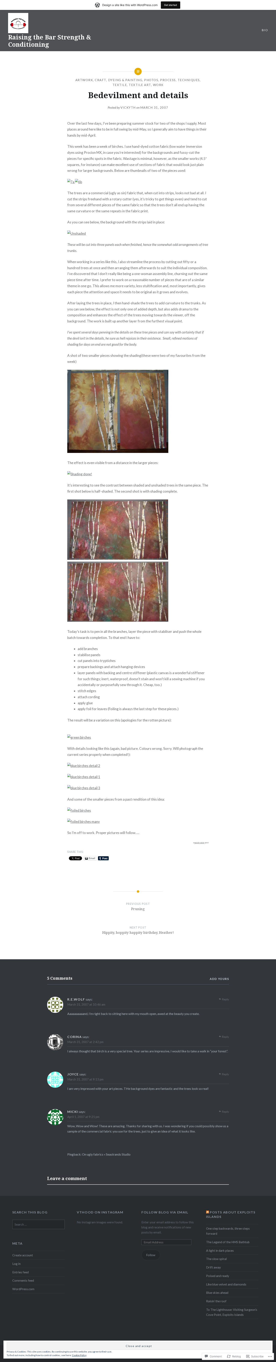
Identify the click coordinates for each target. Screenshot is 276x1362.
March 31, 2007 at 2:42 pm (85, 1042)
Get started (170, 4)
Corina (74, 1037)
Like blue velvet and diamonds (226, 1284)
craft (100, 80)
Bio (265, 30)
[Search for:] (38, 1224)
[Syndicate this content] (207, 1212)
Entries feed (20, 1272)
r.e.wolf (76, 999)
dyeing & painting (125, 80)
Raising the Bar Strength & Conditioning (49, 41)
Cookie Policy (79, 1355)
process (168, 80)
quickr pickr (199, 842)
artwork (84, 80)
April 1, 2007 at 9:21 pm (83, 1117)
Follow (150, 1255)
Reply (225, 999)
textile (120, 85)
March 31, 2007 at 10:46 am (86, 1004)
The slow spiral (216, 1259)
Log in (16, 1263)
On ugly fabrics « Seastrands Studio (106, 1154)
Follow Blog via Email (165, 1212)
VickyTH (128, 107)
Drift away (213, 1267)
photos (151, 80)
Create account (22, 1255)
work (158, 85)
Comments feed (23, 1280)
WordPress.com (23, 1289)
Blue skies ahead (217, 1292)
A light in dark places (220, 1250)
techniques (189, 80)
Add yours (219, 979)
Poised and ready (217, 1276)
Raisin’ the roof (216, 1301)
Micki (72, 1111)
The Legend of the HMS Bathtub (228, 1242)
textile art (140, 85)
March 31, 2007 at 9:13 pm (85, 1079)
